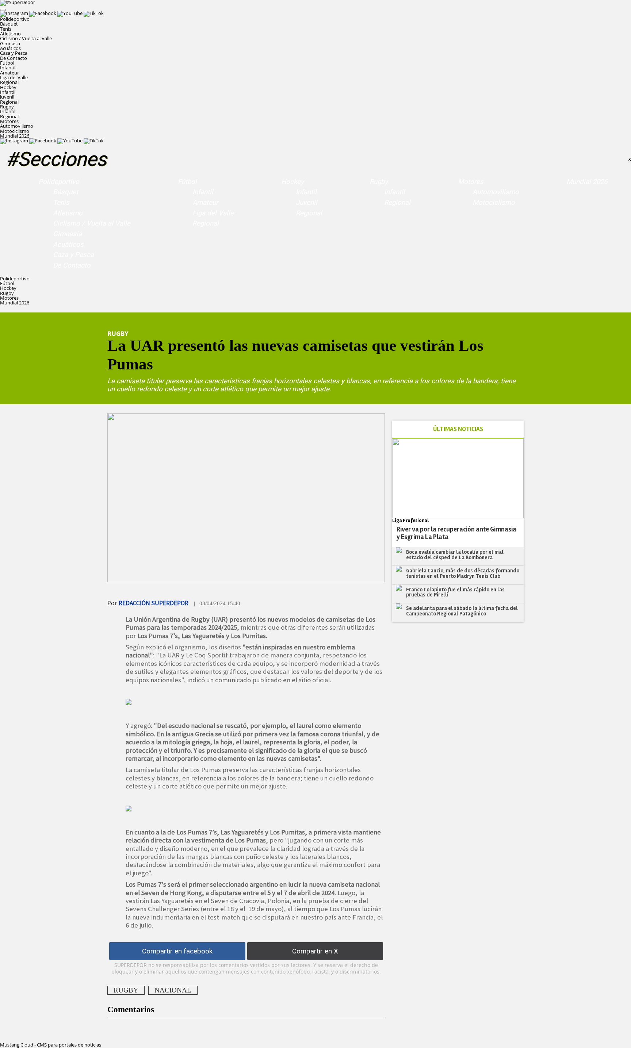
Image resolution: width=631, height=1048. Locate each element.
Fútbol (187, 182)
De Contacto (13, 58)
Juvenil (7, 96)
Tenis (5, 29)
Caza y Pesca (13, 53)
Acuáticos (10, 48)
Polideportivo (58, 182)
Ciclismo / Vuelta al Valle (26, 38)
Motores (470, 182)
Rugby (379, 182)
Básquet (9, 23)
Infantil (7, 67)
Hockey (292, 182)
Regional (9, 82)
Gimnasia (10, 43)
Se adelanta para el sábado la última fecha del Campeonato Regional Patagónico (462, 611)
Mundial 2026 (14, 136)
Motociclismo (14, 131)
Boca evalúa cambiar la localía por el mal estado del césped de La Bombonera (455, 555)
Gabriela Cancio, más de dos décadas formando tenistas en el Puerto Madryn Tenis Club (462, 573)
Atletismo (10, 33)
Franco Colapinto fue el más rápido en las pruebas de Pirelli (455, 592)
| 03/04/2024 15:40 (217, 603)
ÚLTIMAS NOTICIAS (458, 429)
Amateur (9, 72)
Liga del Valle (14, 77)
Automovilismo (16, 126)
